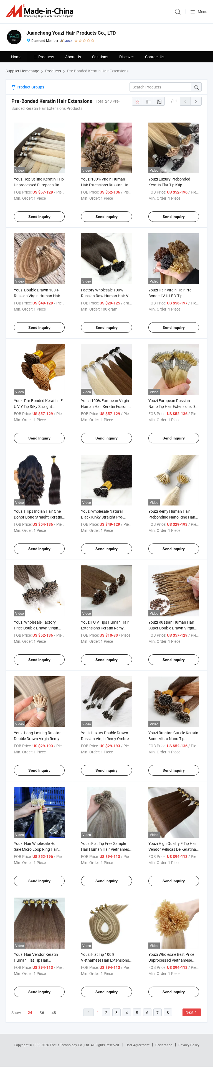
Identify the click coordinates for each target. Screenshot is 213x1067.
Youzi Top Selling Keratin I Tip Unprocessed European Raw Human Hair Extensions (39, 184)
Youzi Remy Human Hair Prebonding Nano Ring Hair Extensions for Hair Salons (171, 517)
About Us (73, 56)
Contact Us (154, 56)
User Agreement (137, 1045)
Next (190, 1012)
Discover (126, 56)
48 (54, 1012)
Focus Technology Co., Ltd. (70, 1045)
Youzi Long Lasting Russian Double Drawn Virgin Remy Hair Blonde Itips (38, 738)
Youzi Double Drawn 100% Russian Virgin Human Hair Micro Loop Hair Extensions (37, 295)
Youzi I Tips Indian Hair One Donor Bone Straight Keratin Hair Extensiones (38, 517)
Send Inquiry (39, 216)
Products (46, 56)
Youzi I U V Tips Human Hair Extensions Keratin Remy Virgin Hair (105, 627)
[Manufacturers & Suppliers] (40, 10)
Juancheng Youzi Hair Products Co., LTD (71, 33)
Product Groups (30, 87)
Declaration (164, 1045)
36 (42, 1012)
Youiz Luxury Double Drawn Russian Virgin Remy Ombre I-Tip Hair (106, 738)
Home (16, 56)
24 (30, 1012)
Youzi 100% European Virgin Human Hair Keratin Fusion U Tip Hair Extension (106, 406)
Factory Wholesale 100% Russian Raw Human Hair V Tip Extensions (104, 295)
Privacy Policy (188, 1045)
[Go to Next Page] (196, 101)
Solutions (100, 56)
